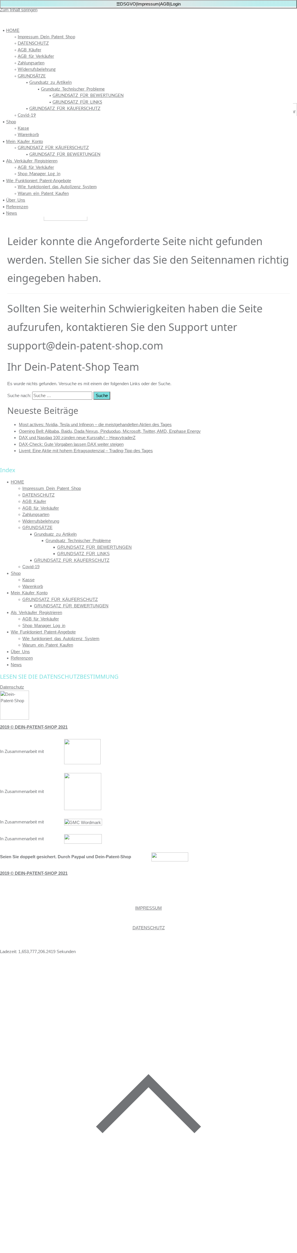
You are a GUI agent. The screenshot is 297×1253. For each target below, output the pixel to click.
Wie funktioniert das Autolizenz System (57, 187)
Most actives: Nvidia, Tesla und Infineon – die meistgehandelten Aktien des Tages (95, 424)
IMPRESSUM (148, 908)
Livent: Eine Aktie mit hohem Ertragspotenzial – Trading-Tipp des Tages (86, 450)
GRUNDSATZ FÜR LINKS (77, 102)
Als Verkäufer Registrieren (31, 160)
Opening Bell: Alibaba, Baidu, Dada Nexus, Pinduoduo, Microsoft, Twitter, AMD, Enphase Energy (110, 431)
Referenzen (17, 206)
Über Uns (15, 200)
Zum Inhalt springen (18, 9)
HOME (12, 30)
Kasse (23, 128)
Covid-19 (27, 115)
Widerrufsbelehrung (37, 69)
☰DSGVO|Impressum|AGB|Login (148, 3)
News (11, 213)
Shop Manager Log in (39, 174)
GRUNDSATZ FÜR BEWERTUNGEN (88, 95)
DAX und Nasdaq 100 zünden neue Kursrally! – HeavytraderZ (77, 437)
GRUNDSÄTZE (32, 76)
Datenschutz (12, 687)
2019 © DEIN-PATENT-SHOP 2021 (34, 727)
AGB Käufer (29, 50)
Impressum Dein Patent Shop (46, 37)
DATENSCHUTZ (33, 43)
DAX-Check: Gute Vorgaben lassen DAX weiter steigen (71, 444)
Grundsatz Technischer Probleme (73, 89)
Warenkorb (28, 135)
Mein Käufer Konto (24, 141)
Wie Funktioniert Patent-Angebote (38, 180)
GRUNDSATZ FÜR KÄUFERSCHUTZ (64, 108)
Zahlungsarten (31, 63)
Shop (11, 121)
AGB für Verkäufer (36, 56)
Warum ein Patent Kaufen (43, 193)
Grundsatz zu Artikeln (50, 82)
